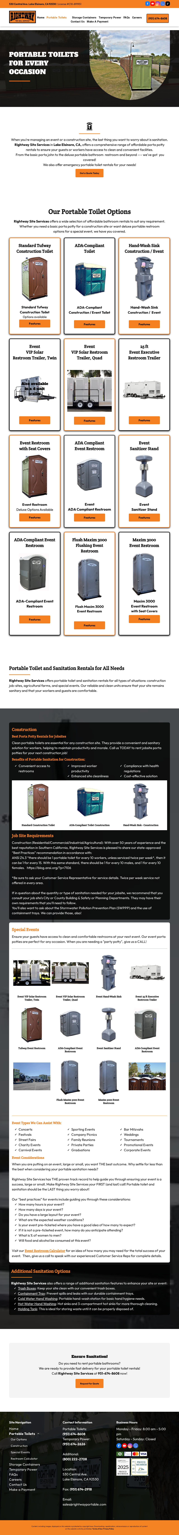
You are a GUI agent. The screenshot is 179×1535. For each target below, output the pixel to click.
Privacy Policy (108, 1529)
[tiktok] (167, 4)
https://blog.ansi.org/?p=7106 (49, 868)
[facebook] (147, 4)
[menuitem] (40, 18)
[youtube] (152, 4)
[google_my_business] (162, 4)
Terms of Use (97, 1529)
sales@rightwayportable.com (84, 1504)
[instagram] (157, 4)
